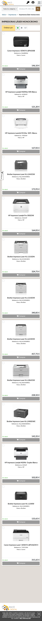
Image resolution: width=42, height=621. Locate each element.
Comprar (22, 69)
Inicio (4, 15)
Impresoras (12, 15)
